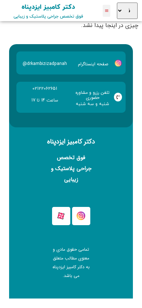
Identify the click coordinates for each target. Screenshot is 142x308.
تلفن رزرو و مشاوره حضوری (92, 95)
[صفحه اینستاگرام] (118, 63)
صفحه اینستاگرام (93, 64)
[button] (106, 11)
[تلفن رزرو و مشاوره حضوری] (118, 97)
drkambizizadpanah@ (45, 63)
